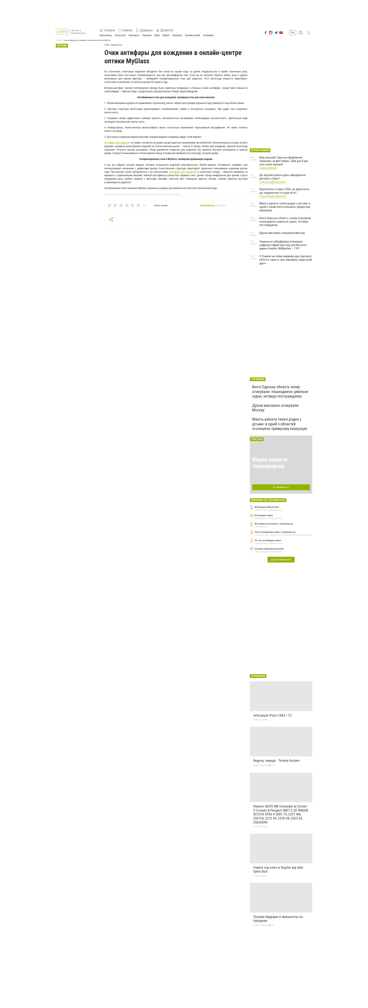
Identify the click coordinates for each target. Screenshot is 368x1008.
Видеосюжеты (106, 35)
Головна (109, 30)
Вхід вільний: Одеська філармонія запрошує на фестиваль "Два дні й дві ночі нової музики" (283, 161)
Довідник (146, 30)
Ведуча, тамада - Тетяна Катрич (276, 761)
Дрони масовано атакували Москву (282, 233)
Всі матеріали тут (281, 487)
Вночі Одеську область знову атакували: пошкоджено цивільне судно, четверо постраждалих (285, 221)
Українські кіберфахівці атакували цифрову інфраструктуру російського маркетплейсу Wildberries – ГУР (283, 245)
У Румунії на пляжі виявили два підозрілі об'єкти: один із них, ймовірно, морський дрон (285, 259)
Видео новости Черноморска (270, 463)
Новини (127, 30)
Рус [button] (293, 32)
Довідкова (147, 35)
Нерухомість (134, 35)
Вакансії (166, 35)
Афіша (157, 35)
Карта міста (177, 35)
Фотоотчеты (120, 35)
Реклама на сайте (192, 35)
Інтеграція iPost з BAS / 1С (272, 715)
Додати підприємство (281, 559)
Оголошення (208, 35)
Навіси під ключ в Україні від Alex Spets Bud (278, 870)
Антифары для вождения (183, 171)
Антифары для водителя (117, 142)
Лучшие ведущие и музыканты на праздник (278, 919)
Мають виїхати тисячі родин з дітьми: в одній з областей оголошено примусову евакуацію (284, 207)
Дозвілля (166, 30)
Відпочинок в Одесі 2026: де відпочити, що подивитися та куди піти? (284, 190)
